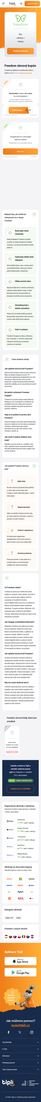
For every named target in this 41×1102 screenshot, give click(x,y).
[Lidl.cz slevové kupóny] (21, 879)
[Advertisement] (20, 184)
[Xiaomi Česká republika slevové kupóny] (9, 898)
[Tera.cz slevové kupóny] (31, 898)
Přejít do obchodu (20, 51)
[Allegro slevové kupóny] (9, 879)
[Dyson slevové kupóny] (21, 892)
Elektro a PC (9, 918)
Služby (18, 918)
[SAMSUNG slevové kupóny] (31, 879)
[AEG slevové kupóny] (21, 898)
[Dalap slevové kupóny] (9, 892)
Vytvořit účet (32, 4)
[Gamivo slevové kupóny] (21, 885)
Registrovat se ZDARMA (20, 789)
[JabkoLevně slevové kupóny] (31, 892)
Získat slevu (20, 151)
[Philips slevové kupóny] (9, 885)
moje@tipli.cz (20, 1025)
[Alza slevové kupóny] (31, 885)
